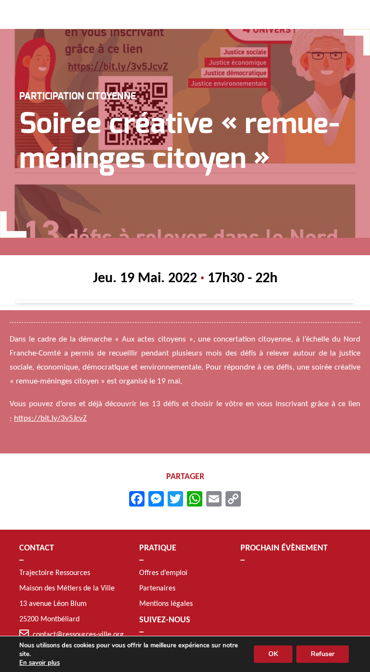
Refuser (322, 653)
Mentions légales (166, 604)
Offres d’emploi (163, 573)
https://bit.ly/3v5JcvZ (50, 418)
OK (273, 653)
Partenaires (157, 588)
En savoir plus (39, 662)
